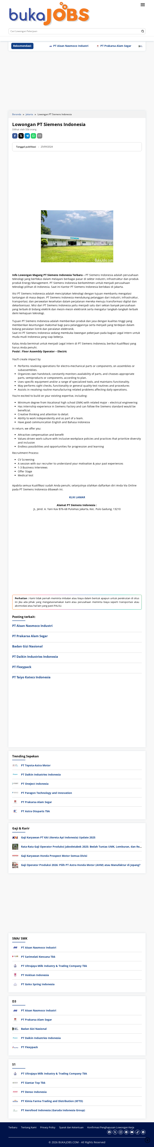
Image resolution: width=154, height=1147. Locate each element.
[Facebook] (25, 38)
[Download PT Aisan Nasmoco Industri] (15, 947)
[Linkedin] (42, 38)
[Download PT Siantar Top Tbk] (15, 1082)
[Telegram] (59, 38)
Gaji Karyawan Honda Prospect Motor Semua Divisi (54, 856)
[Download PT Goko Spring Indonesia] (15, 984)
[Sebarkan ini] (14, 136)
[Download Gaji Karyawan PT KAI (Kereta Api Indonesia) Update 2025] (15, 837)
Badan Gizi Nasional (119, 46)
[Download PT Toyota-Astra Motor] (15, 765)
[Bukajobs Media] (49, 14)
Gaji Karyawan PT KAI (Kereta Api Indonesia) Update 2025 (58, 837)
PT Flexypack (21, 667)
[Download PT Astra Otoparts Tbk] (15, 811)
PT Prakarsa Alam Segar (79, 46)
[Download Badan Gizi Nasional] (15, 1028)
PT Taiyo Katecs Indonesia (31, 677)
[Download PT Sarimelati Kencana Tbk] (15, 956)
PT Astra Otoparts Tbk (35, 811)
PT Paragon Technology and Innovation (46, 793)
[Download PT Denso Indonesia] (15, 1091)
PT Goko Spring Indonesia (37, 984)
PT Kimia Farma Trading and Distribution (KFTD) (52, 1101)
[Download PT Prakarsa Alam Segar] (15, 801)
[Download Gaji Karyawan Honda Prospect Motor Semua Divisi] (15, 855)
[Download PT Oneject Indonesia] (15, 783)
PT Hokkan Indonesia (35, 975)
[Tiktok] (53, 38)
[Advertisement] (77, 81)
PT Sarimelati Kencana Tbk (38, 956)
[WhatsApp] (33, 136)
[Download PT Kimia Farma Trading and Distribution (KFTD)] (15, 1100)
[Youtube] (48, 38)
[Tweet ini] (21, 136)
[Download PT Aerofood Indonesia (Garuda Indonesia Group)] (15, 1110)
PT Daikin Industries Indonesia (35, 657)
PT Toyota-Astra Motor (36, 765)
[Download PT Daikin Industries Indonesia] (15, 774)
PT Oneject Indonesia (34, 783)
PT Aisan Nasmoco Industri (32, 626)
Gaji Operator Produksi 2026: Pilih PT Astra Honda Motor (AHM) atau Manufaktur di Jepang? (80, 865)
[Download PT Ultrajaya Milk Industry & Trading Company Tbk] (15, 965)
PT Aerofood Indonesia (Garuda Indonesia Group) (53, 1110)
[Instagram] (36, 38)
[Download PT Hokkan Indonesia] (15, 974)
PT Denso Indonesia (34, 1092)
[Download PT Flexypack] (15, 1047)
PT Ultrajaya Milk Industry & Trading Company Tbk (54, 966)
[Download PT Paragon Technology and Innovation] (15, 792)
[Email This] (39, 136)
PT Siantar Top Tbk (33, 1082)
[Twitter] (31, 38)
